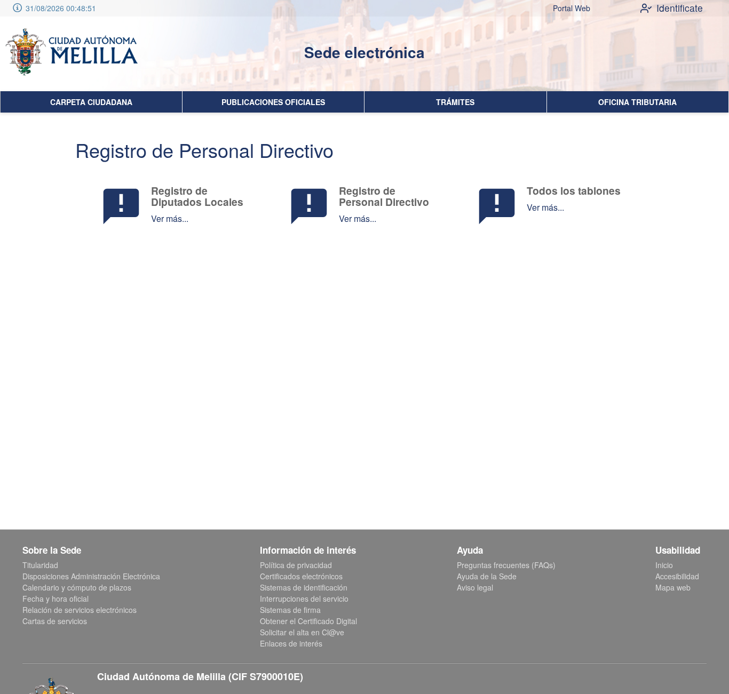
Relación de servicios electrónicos (79, 609)
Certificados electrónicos (301, 576)
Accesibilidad (677, 576)
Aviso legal (475, 587)
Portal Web (571, 8)
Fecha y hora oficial (55, 598)
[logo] (71, 54)
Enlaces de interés (291, 643)
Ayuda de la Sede (487, 576)
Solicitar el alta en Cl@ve (302, 632)
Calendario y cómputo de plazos (76, 587)
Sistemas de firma (290, 609)
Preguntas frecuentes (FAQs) (506, 565)
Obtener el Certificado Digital (308, 621)
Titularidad (40, 565)
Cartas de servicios (54, 621)
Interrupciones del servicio (304, 598)
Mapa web (673, 587)
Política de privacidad (296, 565)
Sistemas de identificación (303, 587)
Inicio (664, 565)
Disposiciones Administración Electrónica (91, 576)
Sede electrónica (364, 52)
